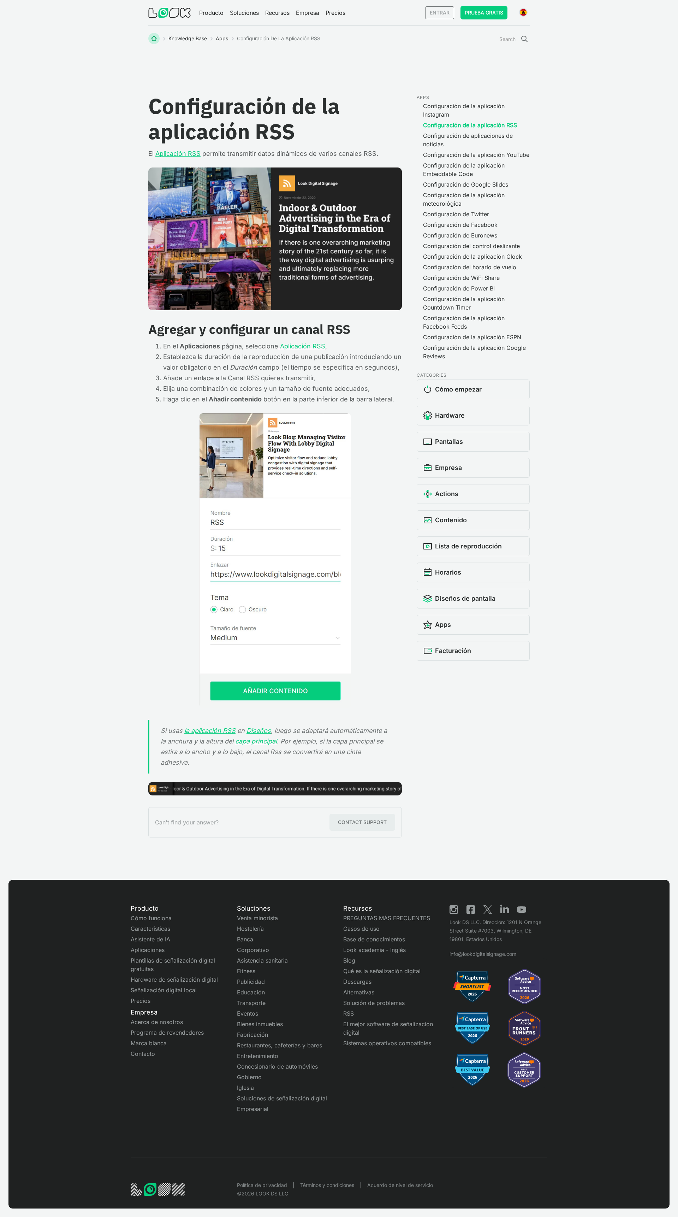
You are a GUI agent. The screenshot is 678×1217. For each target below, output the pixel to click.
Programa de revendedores (167, 1032)
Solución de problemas (374, 1002)
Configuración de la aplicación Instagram (464, 110)
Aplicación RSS (178, 153)
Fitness (246, 971)
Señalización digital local (164, 990)
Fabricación (252, 1034)
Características (150, 928)
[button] (211, 13)
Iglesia (245, 1087)
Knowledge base (187, 38)
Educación (251, 992)
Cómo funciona (151, 918)
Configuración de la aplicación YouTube (476, 154)
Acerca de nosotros (157, 1021)
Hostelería (250, 928)
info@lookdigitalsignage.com (483, 954)
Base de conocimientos (374, 939)
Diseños (258, 730)
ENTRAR (440, 13)
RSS (348, 1013)
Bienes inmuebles (260, 1024)
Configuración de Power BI (459, 288)
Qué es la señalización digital (382, 971)
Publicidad (251, 981)
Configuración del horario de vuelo (469, 267)
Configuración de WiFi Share (461, 277)
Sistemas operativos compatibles (387, 1043)
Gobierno (249, 1077)
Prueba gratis (484, 13)
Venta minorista (257, 918)
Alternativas (358, 992)
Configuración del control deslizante (471, 245)
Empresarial (252, 1108)
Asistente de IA (150, 939)
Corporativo (253, 949)
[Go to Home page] (169, 13)
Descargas (357, 981)
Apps (222, 38)
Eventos (247, 1013)
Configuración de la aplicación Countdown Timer (464, 303)
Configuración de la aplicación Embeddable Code (464, 169)
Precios (335, 12)
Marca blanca (149, 1043)
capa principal (256, 741)
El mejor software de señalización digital (388, 1028)
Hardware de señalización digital (174, 979)
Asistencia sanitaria (262, 960)
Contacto (143, 1053)
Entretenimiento (257, 1055)
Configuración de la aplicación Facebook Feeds (464, 322)
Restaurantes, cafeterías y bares (279, 1045)
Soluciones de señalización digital (282, 1098)
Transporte (251, 1002)
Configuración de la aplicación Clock (472, 256)
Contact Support (362, 822)
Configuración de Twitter (456, 214)
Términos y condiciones (327, 1185)
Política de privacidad (262, 1185)
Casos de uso (361, 928)
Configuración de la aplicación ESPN (472, 337)
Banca (245, 939)
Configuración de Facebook (460, 224)
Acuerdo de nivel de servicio (400, 1185)
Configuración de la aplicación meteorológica (464, 199)
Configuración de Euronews (460, 235)
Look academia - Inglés (374, 949)
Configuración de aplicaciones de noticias (468, 140)
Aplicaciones (148, 949)
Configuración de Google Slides (465, 184)
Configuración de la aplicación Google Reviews (474, 352)
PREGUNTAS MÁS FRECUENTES (386, 918)
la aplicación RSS (210, 730)
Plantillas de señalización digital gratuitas (173, 964)
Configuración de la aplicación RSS (470, 125)
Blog (349, 960)
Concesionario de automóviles (277, 1066)
